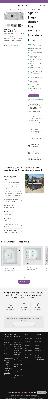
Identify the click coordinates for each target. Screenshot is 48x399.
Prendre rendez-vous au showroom (24, 324)
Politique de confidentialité (33, 396)
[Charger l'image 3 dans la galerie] (15, 25)
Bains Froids (38, 341)
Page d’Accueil (28, 338)
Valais (10, 368)
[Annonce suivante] (45, 1)
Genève (6, 368)
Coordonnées (40, 398)
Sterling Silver (34, 96)
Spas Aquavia (28, 345)
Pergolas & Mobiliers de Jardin (38, 350)
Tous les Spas (38, 338)
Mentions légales (32, 398)
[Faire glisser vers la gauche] (5, 25)
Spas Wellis (28, 341)
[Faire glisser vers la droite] (22, 25)
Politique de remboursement (20, 396)
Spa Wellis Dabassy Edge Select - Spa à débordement (32, 268)
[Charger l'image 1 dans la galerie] (8, 25)
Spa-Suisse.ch (18, 395)
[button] (3, 5)
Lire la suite (16, 45)
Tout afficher (24, 282)
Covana (37, 345)
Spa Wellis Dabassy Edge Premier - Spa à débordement (10, 269)
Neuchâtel (7, 373)
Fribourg (6, 370)
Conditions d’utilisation (11, 398)
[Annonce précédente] (2, 1)
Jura (5, 375)
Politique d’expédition (22, 398)
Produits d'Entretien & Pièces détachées (39, 357)
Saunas (26, 357)
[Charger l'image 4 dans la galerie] (19, 25)
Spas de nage (28, 354)
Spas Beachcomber (28, 349)
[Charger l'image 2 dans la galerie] (12, 25)
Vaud (10, 366)
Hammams (27, 361)
